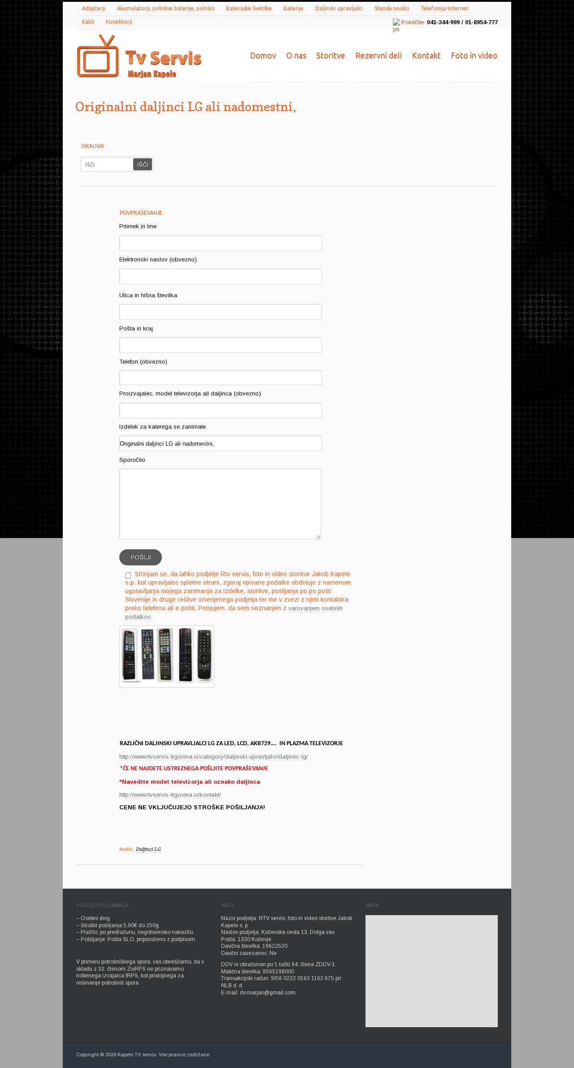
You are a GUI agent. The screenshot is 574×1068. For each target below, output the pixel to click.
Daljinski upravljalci (339, 8)
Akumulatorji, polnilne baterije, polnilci (165, 8)
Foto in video (474, 55)
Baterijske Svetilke (249, 8)
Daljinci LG (148, 849)
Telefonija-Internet (445, 8)
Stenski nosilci (391, 8)
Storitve (330, 55)
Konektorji (119, 22)
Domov (263, 55)
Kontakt (426, 55)
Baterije (293, 8)
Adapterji (93, 8)
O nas (296, 55)
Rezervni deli (378, 55)
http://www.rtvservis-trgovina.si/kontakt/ (170, 794)
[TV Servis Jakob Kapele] (139, 57)
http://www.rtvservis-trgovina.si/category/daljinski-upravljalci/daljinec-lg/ (213, 756)
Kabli (88, 22)
